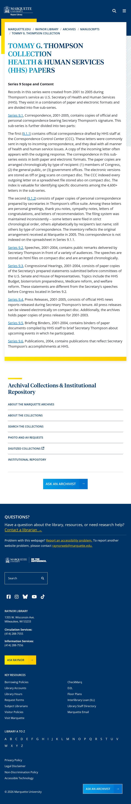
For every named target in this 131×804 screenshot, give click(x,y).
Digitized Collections (24, 448)
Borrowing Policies (16, 682)
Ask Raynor (15, 660)
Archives (69, 29)
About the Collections (25, 415)
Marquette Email (78, 712)
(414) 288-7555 (14, 634)
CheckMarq (75, 682)
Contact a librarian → (23, 529)
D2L (70, 688)
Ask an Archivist (61, 484)
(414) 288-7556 (14, 645)
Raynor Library (46, 29)
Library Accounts (15, 688)
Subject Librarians (16, 706)
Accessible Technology (19, 778)
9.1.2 (31, 198)
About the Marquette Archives (31, 404)
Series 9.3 (15, 265)
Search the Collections (25, 426)
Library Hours (13, 694)
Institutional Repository (27, 459)
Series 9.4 (15, 299)
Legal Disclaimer (15, 766)
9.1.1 (26, 133)
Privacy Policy (13, 760)
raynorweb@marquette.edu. (72, 546)
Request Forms (14, 700)
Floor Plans (75, 694)
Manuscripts (89, 29)
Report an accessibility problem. (69, 540)
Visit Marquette (14, 718)
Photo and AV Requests (25, 437)
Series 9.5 (15, 323)
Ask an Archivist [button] (98, 789)
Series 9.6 (15, 341)
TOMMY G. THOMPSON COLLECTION (36, 33)
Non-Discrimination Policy (21, 772)
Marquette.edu (19, 29)
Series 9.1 (15, 115)
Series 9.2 (15, 247)
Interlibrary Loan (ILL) (81, 700)
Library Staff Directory (82, 706)
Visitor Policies (14, 712)
